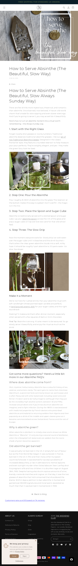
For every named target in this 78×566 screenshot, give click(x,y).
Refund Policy (10, 539)
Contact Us (9, 520)
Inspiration (32, 534)
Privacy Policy (10, 530)
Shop (30, 520)
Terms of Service (11, 534)
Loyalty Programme (35, 539)
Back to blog (40, 494)
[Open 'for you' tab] (71, 559)
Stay (29, 525)
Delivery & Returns (12, 525)
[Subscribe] (70, 539)
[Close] (36, 541)
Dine (29, 530)
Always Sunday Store (41, 561)
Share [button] (13, 84)
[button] (4, 7)
